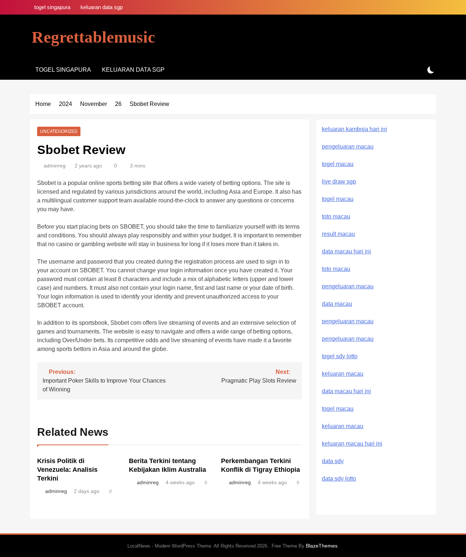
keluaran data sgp (101, 7)
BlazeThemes (321, 546)
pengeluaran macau (348, 321)
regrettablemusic (93, 37)
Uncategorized (59, 131)
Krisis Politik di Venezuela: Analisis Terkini (67, 469)
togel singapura (52, 7)
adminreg (55, 166)
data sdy (333, 461)
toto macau (336, 216)
